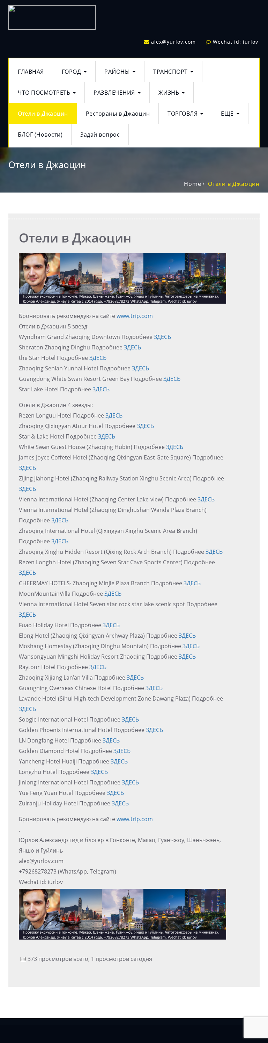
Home (192, 184)
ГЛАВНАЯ (31, 71)
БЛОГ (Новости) (40, 134)
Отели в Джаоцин (43, 113)
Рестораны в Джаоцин (118, 113)
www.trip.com (135, 316)
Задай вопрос (100, 134)
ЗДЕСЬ (162, 337)
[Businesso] (52, 15)
